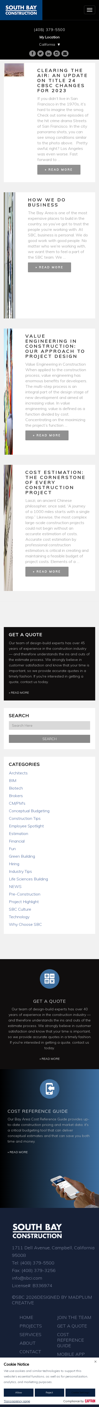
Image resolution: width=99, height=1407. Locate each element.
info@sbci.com (27, 1278)
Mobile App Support (71, 1357)
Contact (30, 1352)
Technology (19, 916)
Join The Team (74, 1317)
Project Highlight (24, 901)
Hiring (14, 863)
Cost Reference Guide (38, 1111)
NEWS (15, 886)
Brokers (16, 795)
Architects (18, 772)
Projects (31, 1326)
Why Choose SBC (25, 924)
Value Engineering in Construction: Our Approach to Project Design (55, 346)
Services (30, 1334)
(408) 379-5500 (49, 29)
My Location (50, 37)
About (28, 1343)
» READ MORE (59, 169)
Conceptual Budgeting (29, 810)
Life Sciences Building (28, 878)
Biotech (16, 788)
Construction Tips (25, 818)
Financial (17, 841)
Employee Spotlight (26, 825)
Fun (12, 848)
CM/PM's (17, 803)
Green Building (22, 856)
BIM (12, 780)
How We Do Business (47, 202)
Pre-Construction (24, 894)
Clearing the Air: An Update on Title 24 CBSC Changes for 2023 (62, 80)
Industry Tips (20, 871)
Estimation (18, 833)
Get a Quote (25, 634)
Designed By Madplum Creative (52, 1300)
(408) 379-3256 (39, 1270)
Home (26, 1317)
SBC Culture (20, 909)
